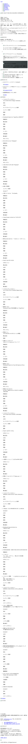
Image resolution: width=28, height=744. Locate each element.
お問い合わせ (4, 737)
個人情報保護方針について (10, 722)
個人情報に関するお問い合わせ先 (12, 723)
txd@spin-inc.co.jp (8, 719)
